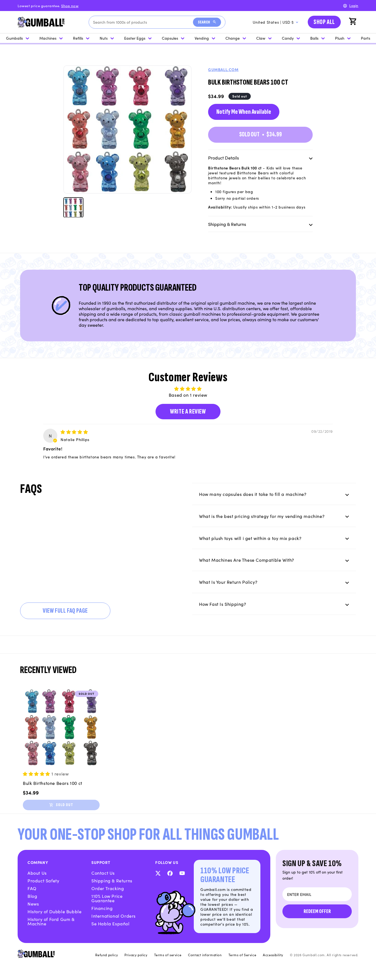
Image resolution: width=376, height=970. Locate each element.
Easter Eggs (134, 38)
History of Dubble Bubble (54, 911)
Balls (314, 38)
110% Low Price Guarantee (106, 898)
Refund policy (106, 955)
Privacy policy (135, 955)
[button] (353, 22)
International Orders (113, 916)
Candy (288, 38)
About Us (37, 873)
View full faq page (65, 611)
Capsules (170, 38)
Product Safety (43, 880)
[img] (74, 432)
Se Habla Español (110, 923)
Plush (339, 38)
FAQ (32, 888)
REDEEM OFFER (317, 911)
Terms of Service (242, 955)
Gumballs (14, 38)
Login (353, 5)
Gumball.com (223, 69)
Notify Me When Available (243, 112)
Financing (102, 908)
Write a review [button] (188, 411)
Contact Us (103, 873)
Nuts (104, 38)
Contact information (205, 955)
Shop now (69, 5)
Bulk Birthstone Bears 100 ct (52, 783)
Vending (202, 38)
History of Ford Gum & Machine (51, 921)
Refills (78, 38)
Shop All (324, 22)
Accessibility (273, 955)
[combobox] (143, 22)
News (33, 904)
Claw (260, 38)
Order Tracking (107, 888)
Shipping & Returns (111, 880)
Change (232, 38)
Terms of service (168, 955)
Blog (32, 896)
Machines (47, 38)
